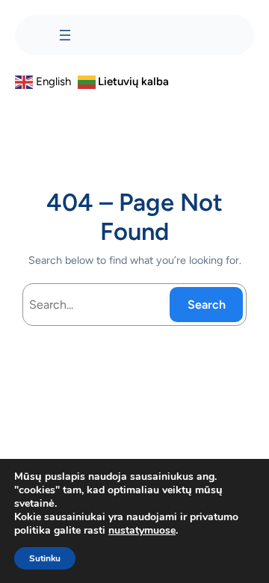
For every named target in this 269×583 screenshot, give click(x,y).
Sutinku (45, 558)
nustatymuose (142, 530)
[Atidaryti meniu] (65, 35)
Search (207, 304)
